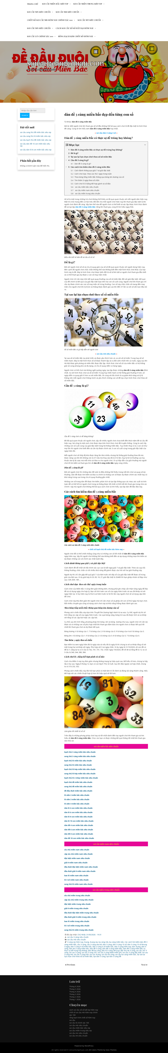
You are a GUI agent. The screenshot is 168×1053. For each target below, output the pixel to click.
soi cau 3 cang (75, 952)
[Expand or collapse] (145, 145)
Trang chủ (32, 4)
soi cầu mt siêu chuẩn (89, 20)
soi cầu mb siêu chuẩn (67, 12)
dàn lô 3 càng (107, 950)
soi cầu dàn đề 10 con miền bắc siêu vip (35, 145)
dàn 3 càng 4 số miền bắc (81, 946)
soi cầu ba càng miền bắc (125, 954)
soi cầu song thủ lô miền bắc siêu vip (35, 136)
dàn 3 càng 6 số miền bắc (103, 946)
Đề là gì (117, 950)
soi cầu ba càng (108, 954)
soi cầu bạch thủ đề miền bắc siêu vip (35, 140)
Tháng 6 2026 (74, 986)
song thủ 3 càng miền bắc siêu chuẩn (80, 756)
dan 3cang (136, 946)
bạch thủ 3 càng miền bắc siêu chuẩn (80, 752)
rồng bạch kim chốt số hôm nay (75, 36)
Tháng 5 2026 (74, 989)
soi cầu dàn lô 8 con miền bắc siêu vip (35, 149)
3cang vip (94, 942)
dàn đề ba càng (94, 950)
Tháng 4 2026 (74, 991)
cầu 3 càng (81, 944)
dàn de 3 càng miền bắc (79, 948)
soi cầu (72, 1020)
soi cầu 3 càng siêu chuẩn (78, 937)
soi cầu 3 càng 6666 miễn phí (110, 952)
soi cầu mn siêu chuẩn (39, 12)
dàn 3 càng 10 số (120, 944)
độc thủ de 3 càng (128, 950)
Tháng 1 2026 (74, 999)
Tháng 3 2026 (74, 994)
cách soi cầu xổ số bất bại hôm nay (74, 28)
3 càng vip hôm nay (75, 942)
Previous (71, 964)
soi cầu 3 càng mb (81, 954)
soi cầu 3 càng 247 (89, 952)
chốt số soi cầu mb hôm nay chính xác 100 (50, 20)
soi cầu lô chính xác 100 (40, 36)
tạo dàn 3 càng (99, 956)
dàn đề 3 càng (95, 948)
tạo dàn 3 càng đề (113, 956)
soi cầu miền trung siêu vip (87, 4)
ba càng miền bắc (116, 942)
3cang (86, 942)
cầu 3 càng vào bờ (94, 944)
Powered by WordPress (84, 1046)
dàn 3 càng (107, 944)
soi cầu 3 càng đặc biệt (131, 952)
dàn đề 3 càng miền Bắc (112, 948)
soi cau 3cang (95, 954)
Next (143, 964)
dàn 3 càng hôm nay (122, 946)
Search (25, 115)
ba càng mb (103, 942)
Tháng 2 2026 (74, 997)
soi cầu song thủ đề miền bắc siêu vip (35, 132)
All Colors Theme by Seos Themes (103, 1050)
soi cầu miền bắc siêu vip (55, 4)
